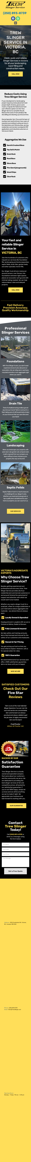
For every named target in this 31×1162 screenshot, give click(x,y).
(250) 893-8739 (15, 13)
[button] (15, 23)
